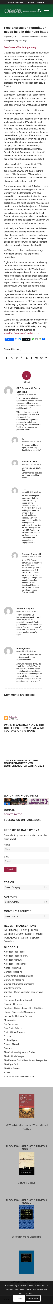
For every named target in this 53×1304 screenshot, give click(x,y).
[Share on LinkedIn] (26, 358)
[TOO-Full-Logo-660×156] (22, 11)
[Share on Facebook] (6, 358)
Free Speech (9, 41)
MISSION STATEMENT (16, 2)
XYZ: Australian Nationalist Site (19, 1076)
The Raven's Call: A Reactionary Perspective (25, 1060)
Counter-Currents (12, 988)
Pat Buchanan (11, 1024)
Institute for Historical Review (18, 1016)
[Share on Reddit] (41, 358)
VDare (7, 1072)
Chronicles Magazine (14, 980)
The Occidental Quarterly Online (19, 1052)
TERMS (31, 2)
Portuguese (11, 937)
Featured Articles (40, 37)
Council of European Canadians (19, 984)
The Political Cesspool (14, 1056)
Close (19, 1298)
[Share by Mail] (46, 358)
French (34, 930)
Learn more (33, 1298)
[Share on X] (11, 358)
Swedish (9, 941)
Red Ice (7, 1036)
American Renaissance (15, 964)
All (5, 930)
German (9, 933)
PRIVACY (40, 2)
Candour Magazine (13, 972)
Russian (24, 937)
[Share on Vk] (36, 358)
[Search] (38, 11)
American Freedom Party (16, 955)
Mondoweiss (10, 1020)
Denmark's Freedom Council (18, 1000)
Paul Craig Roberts (13, 1028)
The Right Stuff (11, 1064)
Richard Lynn (10, 1040)
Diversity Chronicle (13, 1004)
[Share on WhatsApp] (16, 358)
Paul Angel (23, 41)
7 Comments (24, 37)
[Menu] (45, 11)
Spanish (36, 937)
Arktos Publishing (12, 968)
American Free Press (14, 951)
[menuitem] (16, 2)
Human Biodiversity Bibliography (19, 1012)
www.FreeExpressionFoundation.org (21, 333)
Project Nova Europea (14, 1032)
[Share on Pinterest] (21, 358)
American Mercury (13, 959)
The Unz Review (12, 1068)
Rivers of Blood (11, 1044)
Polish (38, 933)
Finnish (23, 930)
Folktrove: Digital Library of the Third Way (23, 1008)
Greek (19, 933)
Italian (28, 933)
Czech (13, 930)
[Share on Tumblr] (31, 358)
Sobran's (8, 1048)
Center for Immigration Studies (18, 976)
